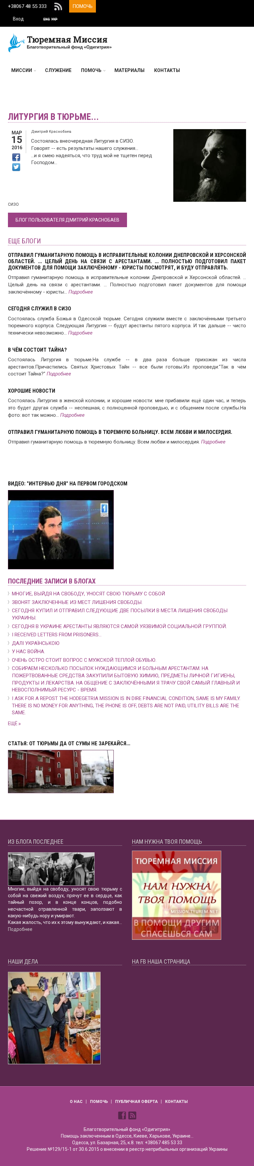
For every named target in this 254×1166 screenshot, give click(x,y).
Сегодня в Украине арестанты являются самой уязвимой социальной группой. (119, 626)
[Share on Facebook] (16, 157)
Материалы (129, 70)
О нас (76, 1102)
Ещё (13, 723)
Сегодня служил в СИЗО (39, 308)
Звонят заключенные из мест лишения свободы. (77, 602)
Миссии (21, 70)
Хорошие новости (31, 391)
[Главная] (16, 43)
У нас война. (28, 651)
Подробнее (80, 292)
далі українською (36, 643)
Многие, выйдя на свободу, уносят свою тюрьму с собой (88, 594)
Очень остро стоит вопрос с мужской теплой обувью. (84, 660)
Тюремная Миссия (67, 39)
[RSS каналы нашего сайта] (132, 1114)
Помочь (82, 6)
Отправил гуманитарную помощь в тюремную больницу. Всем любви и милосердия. (120, 432)
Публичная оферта (136, 1102)
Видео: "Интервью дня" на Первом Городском (67, 483)
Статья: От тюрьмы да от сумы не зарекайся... (69, 743)
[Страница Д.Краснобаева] (122, 1114)
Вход (18, 18)
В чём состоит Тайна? (37, 350)
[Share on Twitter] (16, 167)
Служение (58, 70)
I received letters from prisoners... (57, 635)
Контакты (167, 70)
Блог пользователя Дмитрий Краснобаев (67, 220)
